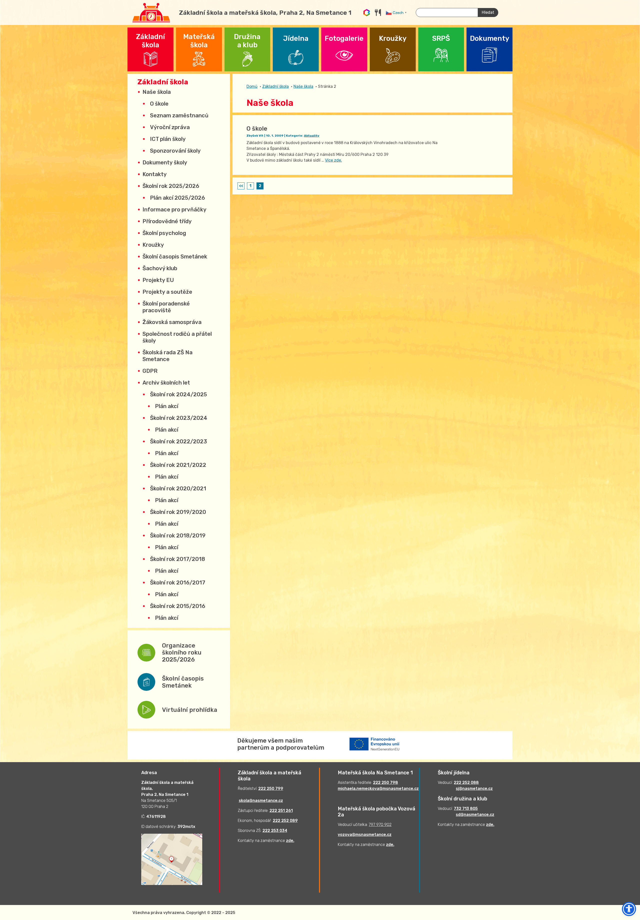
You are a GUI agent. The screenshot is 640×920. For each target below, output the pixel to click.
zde (289, 840)
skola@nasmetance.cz (261, 800)
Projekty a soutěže (167, 291)
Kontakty (154, 174)
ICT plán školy (168, 139)
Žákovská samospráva (172, 322)
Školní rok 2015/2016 (177, 606)
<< (241, 185)
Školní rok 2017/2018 (177, 559)
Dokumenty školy (164, 162)
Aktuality (311, 135)
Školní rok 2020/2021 (178, 488)
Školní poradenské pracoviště (166, 307)
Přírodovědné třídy (167, 221)
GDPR (150, 371)
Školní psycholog (164, 233)
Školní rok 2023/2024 (178, 418)
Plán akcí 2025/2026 (177, 197)
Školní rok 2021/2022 (178, 465)
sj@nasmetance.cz (474, 788)
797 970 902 (380, 824)
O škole (159, 103)
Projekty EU (158, 280)
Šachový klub (159, 268)
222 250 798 (385, 782)
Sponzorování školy (175, 150)
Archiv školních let (166, 382)
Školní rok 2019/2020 (178, 512)
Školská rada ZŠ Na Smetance (167, 356)
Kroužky (153, 244)
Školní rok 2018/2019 (178, 535)
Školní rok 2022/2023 (178, 441)
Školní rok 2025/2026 (170, 186)
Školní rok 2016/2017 (177, 582)
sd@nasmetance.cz (475, 814)
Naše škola (156, 92)
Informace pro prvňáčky (174, 209)
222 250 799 (270, 788)
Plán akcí (166, 406)
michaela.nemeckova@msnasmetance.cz (378, 788)
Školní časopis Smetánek (174, 256)
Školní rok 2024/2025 (178, 394)
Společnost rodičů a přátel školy (177, 337)
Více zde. (333, 160)
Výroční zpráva (170, 127)
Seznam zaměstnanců (179, 115)
